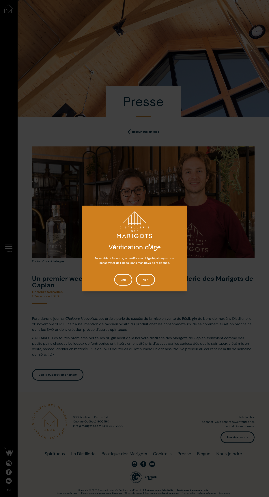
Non (145, 280)
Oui (123, 280)
